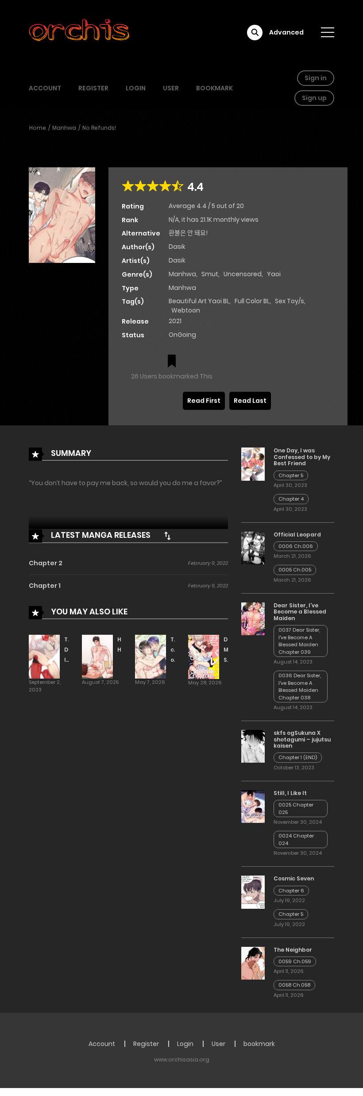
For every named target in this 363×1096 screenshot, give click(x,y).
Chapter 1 (45, 585)
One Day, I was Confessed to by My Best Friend (302, 457)
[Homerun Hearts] (97, 656)
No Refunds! (99, 127)
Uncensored (243, 274)
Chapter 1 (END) (297, 757)
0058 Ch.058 (294, 984)
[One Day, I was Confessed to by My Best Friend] (253, 463)
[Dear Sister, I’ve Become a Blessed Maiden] (253, 618)
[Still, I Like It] (253, 806)
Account (45, 88)
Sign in (316, 77)
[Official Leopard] (253, 547)
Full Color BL (252, 301)
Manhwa (64, 127)
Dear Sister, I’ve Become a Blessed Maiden (300, 612)
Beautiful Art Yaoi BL (199, 301)
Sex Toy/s (289, 301)
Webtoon (185, 310)
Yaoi (274, 274)
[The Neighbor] (253, 962)
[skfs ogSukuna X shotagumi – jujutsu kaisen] (253, 745)
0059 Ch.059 (294, 961)
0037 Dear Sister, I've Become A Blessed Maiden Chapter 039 (299, 641)
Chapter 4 (291, 498)
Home (37, 127)
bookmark (214, 88)
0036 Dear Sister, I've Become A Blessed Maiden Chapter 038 (299, 686)
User (171, 88)
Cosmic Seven (294, 878)
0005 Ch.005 (294, 569)
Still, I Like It (290, 793)
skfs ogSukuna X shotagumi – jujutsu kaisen (302, 739)
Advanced (286, 32)
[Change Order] (167, 535)
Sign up (314, 97)
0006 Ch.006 (295, 546)
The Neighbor (293, 949)
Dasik (177, 246)
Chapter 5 (290, 475)
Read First (203, 400)
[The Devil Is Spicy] (44, 656)
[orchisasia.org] (80, 32)
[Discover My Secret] (203, 656)
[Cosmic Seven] (253, 891)
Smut (209, 274)
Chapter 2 (45, 563)
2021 (175, 320)
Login (136, 88)
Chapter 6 (291, 890)
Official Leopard (297, 534)
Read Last (250, 400)
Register (93, 88)
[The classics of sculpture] (150, 656)
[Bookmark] (172, 362)
